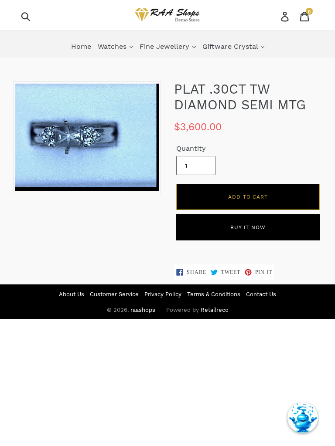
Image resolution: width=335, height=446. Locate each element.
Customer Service (114, 294)
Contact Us (261, 294)
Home (81, 46)
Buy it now (248, 227)
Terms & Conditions (213, 294)
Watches (113, 46)
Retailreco (215, 310)
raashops (142, 310)
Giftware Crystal (231, 46)
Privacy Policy (162, 294)
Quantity (191, 148)
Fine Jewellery (165, 46)
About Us (71, 294)
